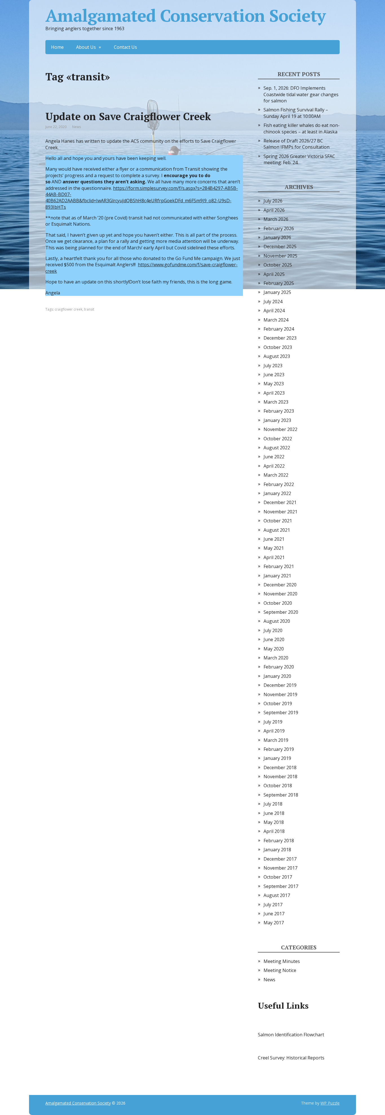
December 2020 (280, 585)
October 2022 (278, 439)
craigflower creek (68, 309)
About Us (86, 47)
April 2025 (274, 274)
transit (89, 309)
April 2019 (274, 731)
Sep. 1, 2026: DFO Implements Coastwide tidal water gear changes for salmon (301, 94)
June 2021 (274, 539)
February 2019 (279, 749)
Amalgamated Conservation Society (185, 15)
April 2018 (274, 831)
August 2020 (277, 621)
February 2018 (279, 840)
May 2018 (274, 822)
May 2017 (274, 923)
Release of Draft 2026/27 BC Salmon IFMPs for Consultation (296, 144)
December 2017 (280, 859)
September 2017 (281, 886)
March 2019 (276, 740)
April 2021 (274, 557)
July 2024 (273, 301)
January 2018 (277, 849)
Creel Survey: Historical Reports (291, 1058)
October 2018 (278, 785)
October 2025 (278, 265)
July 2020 (273, 630)
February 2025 (279, 283)
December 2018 (280, 767)
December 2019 (280, 685)
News (76, 126)
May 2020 (274, 649)
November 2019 (280, 694)
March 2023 (276, 402)
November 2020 (280, 594)
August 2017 (277, 895)
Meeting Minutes (282, 961)
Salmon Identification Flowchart (291, 1035)
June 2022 (274, 457)
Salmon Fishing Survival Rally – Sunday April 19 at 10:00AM (296, 113)
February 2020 (279, 667)
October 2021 (278, 521)
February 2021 (279, 566)
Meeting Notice (280, 970)
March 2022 (276, 475)
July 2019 (273, 722)
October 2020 (278, 603)
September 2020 (281, 612)
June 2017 (274, 914)
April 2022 (274, 466)
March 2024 (276, 320)
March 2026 (276, 219)
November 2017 (280, 868)
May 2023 (274, 384)
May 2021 (274, 548)
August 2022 (277, 448)
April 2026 (274, 210)
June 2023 (274, 374)
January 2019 (277, 758)
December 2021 (280, 502)
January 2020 (277, 676)
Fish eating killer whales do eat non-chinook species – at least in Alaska (302, 128)
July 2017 (273, 904)
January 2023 (277, 420)
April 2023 (274, 393)
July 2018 (273, 804)
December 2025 (280, 246)
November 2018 (280, 776)
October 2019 (278, 703)
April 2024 (274, 310)
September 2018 (281, 795)
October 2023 (278, 347)
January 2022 (277, 493)
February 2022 (279, 484)
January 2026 (277, 237)
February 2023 (279, 411)
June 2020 (274, 639)
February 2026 (279, 228)
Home (57, 47)
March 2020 (276, 658)
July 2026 (273, 201)
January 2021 (277, 576)
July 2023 (273, 365)
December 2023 (280, 338)
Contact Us (125, 47)
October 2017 (278, 877)
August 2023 (277, 356)
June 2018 (274, 813)
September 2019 (281, 712)
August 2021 (277, 530)
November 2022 (280, 429)
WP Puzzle (330, 1103)
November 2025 (280, 256)
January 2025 (277, 292)
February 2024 (279, 329)
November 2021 (280, 512)
